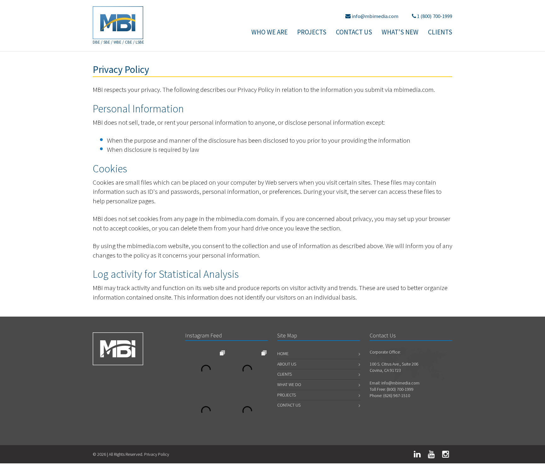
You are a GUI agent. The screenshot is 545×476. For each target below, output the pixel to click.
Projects (311, 32)
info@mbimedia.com (375, 16)
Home (283, 353)
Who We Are (269, 32)
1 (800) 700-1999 (434, 16)
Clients (440, 32)
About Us (286, 364)
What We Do (289, 384)
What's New (400, 32)
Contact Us (354, 32)
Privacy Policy (156, 454)
